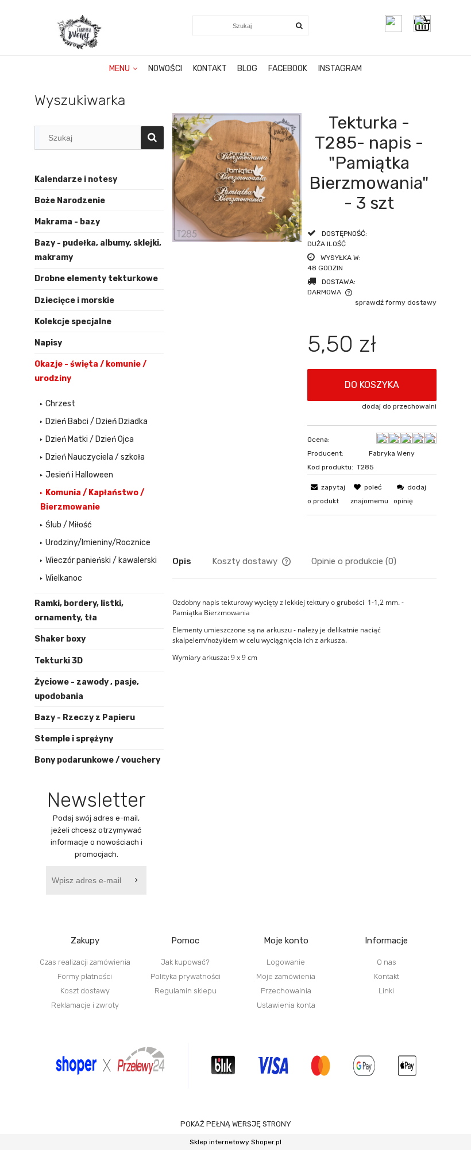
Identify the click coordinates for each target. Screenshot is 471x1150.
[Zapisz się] (137, 880)
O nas (386, 962)
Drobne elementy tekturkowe (96, 278)
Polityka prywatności (185, 976)
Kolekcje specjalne (72, 322)
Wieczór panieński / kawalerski (101, 560)
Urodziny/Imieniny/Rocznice (97, 542)
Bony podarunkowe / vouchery (97, 760)
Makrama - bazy (67, 222)
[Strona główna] (80, 32)
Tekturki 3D (58, 661)
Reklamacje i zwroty (85, 1005)
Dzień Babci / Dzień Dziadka (96, 421)
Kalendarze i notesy (75, 179)
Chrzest (60, 404)
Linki (386, 990)
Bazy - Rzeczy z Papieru (84, 717)
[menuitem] (123, 69)
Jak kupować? (185, 962)
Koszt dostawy (85, 990)
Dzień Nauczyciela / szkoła (95, 457)
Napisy (48, 343)
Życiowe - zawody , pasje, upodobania (86, 689)
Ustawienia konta (286, 1005)
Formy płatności (84, 976)
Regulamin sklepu (186, 990)
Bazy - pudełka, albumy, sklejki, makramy (97, 250)
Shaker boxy (60, 639)
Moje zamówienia (285, 976)
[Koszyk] (425, 23)
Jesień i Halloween (79, 475)
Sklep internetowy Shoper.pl (235, 1142)
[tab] (192, 561)
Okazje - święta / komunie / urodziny (90, 371)
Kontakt (386, 976)
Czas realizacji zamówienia (85, 962)
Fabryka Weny (392, 453)
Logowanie (286, 962)
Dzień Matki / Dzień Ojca (89, 439)
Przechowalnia (286, 990)
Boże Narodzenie (69, 200)
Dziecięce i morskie (74, 300)
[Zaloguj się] (393, 23)
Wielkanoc (63, 578)
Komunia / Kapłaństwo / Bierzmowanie (92, 500)
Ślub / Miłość (68, 525)
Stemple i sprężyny (73, 739)
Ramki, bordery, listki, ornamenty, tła (78, 611)
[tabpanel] (304, 638)
